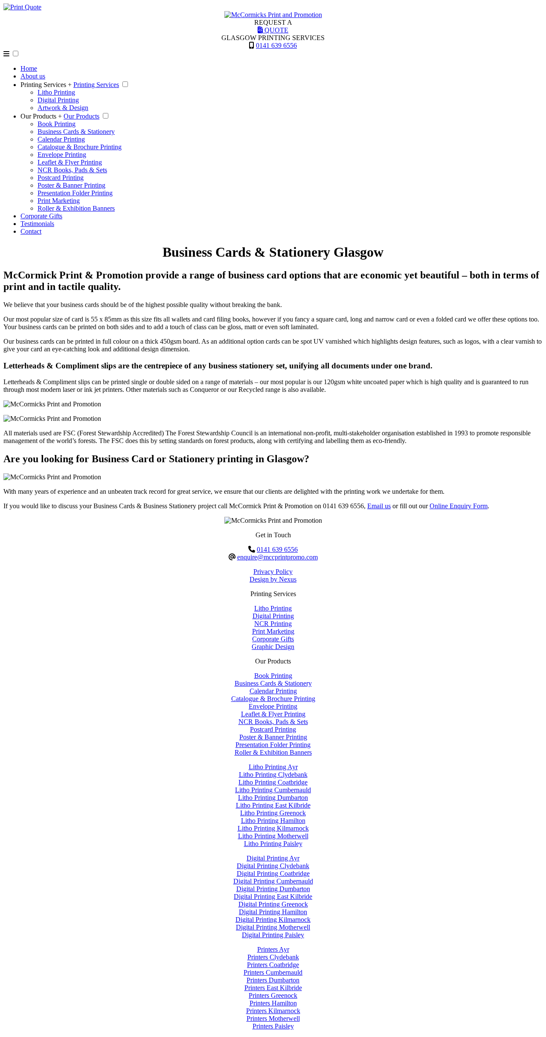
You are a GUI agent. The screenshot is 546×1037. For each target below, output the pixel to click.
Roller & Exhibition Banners (76, 208)
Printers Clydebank (273, 957)
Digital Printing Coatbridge (273, 873)
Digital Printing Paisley (273, 935)
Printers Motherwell (273, 1018)
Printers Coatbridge (273, 964)
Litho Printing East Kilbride (273, 805)
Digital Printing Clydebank (273, 865)
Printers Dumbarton (273, 980)
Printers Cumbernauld (273, 972)
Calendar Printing (61, 139)
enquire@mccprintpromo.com (277, 557)
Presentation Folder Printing (75, 193)
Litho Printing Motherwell (273, 836)
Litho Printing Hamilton (273, 820)
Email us (379, 506)
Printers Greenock (273, 995)
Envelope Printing (62, 154)
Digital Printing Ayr (273, 858)
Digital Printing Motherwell (273, 927)
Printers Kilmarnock (273, 1010)
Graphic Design (273, 646)
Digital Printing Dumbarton (273, 888)
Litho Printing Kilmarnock (273, 828)
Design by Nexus (273, 579)
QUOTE (275, 30)
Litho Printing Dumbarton (273, 797)
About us (32, 76)
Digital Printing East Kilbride (273, 896)
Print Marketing (59, 200)
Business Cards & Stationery (76, 131)
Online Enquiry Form (459, 506)
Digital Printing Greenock (273, 904)
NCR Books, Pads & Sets (72, 170)
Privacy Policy (273, 571)
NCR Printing (273, 623)
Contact (30, 231)
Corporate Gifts (41, 216)
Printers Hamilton (273, 1003)
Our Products (81, 116)
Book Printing (57, 123)
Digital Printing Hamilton (273, 911)
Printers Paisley (273, 1026)
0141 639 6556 (276, 45)
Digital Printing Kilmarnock (273, 919)
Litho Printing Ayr (273, 767)
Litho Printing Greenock (273, 813)
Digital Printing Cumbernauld (273, 881)
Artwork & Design (63, 107)
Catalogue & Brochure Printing (80, 147)
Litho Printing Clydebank (273, 774)
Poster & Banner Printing (71, 185)
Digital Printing (58, 100)
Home (28, 68)
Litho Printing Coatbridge (273, 782)
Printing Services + (46, 84)
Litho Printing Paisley (273, 843)
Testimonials (37, 223)
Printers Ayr (273, 949)
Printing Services (96, 84)
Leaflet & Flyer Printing (70, 162)
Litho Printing (56, 92)
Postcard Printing (61, 177)
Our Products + (41, 116)
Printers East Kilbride (273, 987)
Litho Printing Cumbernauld (273, 790)
